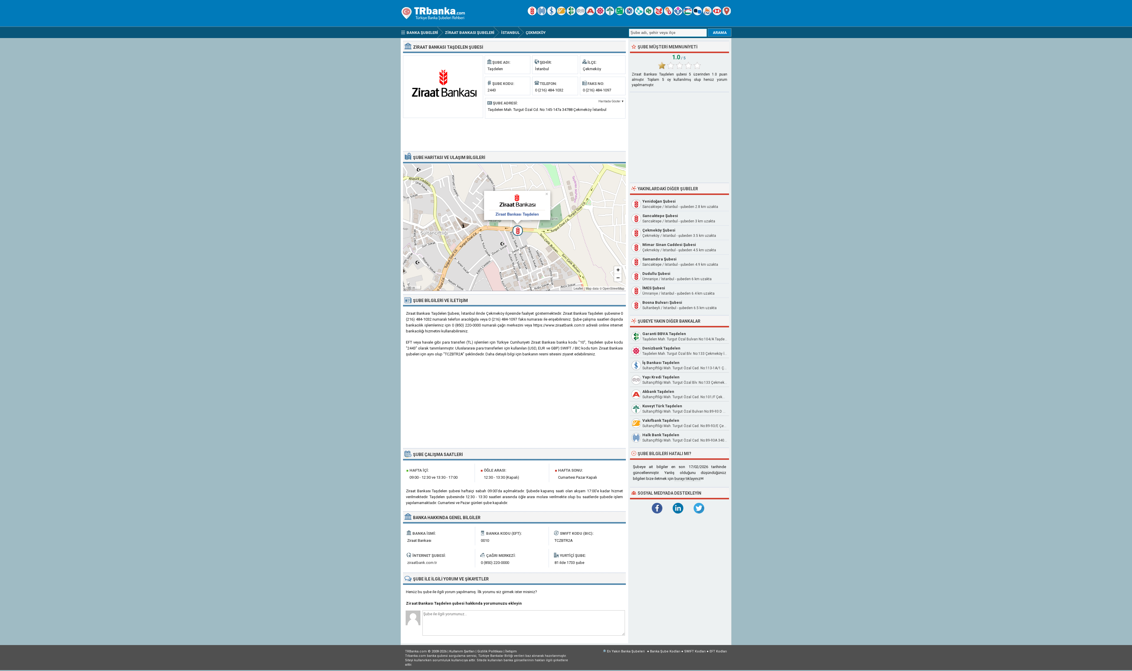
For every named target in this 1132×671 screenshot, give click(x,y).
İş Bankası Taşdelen (660, 362)
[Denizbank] (600, 14)
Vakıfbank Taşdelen (660, 420)
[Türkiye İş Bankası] (551, 14)
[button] (514, 227)
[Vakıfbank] (561, 14)
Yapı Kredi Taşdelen (660, 377)
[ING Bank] (707, 14)
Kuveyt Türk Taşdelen (662, 406)
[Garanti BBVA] (571, 14)
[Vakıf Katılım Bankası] (678, 14)
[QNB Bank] (629, 14)
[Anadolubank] (697, 14)
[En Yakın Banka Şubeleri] (726, 14)
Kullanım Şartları (462, 651)
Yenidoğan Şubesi (659, 201)
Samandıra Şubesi (659, 259)
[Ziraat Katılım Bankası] (658, 14)
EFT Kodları (718, 651)
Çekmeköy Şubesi (658, 230)
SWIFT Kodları (695, 651)
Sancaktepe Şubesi (660, 216)
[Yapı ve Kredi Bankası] (580, 14)
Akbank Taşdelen (658, 391)
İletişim (511, 651)
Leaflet (578, 288)
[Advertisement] (514, 134)
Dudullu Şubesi (656, 273)
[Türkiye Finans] (639, 14)
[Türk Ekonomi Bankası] (619, 14)
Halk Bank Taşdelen (660, 435)
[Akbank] (590, 14)
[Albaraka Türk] (668, 14)
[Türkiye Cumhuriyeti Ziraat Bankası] (532, 14)
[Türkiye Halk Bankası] (541, 14)
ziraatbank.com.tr (422, 562)
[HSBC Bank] (717, 14)
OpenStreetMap (613, 288)
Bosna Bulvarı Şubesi (662, 302)
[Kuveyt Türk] (610, 14)
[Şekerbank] (648, 14)
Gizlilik (490, 651)
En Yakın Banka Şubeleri (626, 651)
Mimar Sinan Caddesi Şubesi (669, 244)
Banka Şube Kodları (665, 651)
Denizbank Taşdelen (661, 348)
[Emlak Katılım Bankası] (687, 14)
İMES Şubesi (653, 288)
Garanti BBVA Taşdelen (664, 334)
